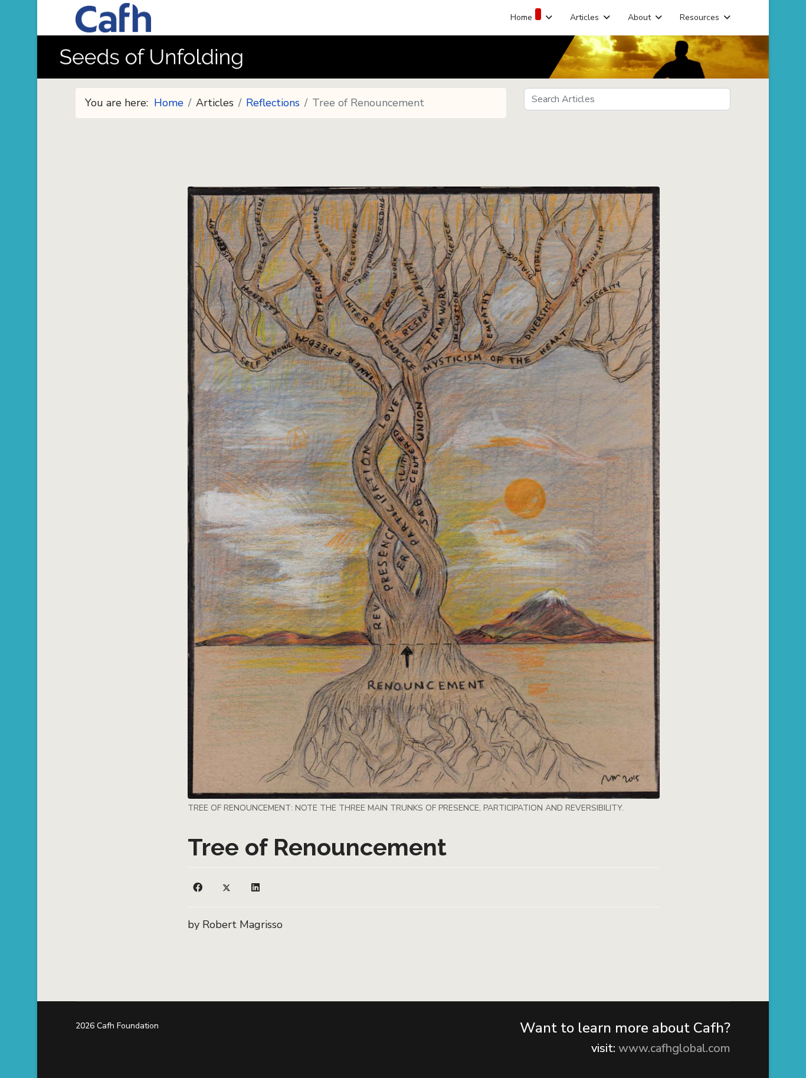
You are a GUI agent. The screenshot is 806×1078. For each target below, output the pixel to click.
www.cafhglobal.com (674, 1048)
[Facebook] (198, 887)
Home (521, 17)
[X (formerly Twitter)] (227, 887)
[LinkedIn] (255, 887)
